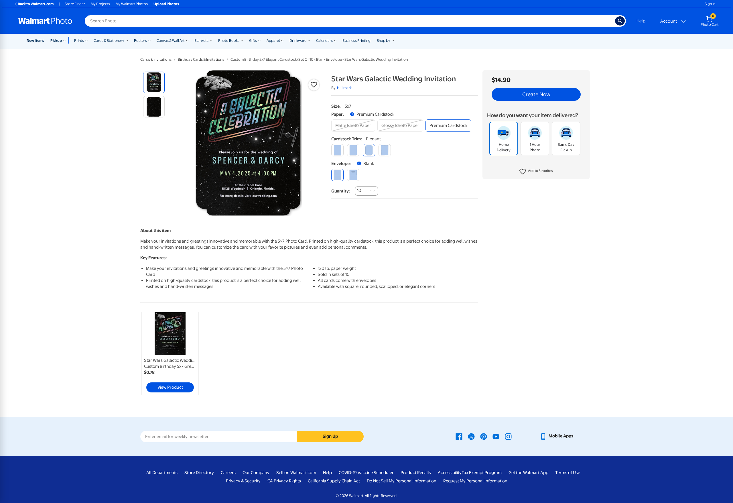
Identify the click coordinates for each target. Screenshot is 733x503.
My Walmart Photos (132, 4)
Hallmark (344, 88)
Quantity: (340, 191)
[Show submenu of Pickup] (66, 40)
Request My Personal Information (475, 481)
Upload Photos (166, 4)
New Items (35, 40)
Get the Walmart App (528, 472)
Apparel (273, 40)
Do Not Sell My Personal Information (401, 481)
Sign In (710, 4)
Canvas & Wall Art (171, 40)
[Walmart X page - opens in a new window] (471, 436)
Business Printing (356, 40)
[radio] (154, 82)
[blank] (337, 175)
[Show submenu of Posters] (149, 40)
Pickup (56, 40)
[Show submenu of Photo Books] (242, 40)
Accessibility (450, 472)
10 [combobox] (359, 190)
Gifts (253, 40)
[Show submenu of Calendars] (335, 40)
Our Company (256, 472)
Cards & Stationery (109, 40)
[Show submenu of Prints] (86, 40)
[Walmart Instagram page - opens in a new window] (508, 436)
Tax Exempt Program (482, 472)
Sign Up (330, 436)
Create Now (536, 94)
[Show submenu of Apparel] (282, 40)
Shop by (383, 40)
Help (641, 20)
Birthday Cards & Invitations (201, 59)
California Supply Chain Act (334, 481)
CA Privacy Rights (284, 481)
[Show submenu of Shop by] (393, 40)
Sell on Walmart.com (296, 472)
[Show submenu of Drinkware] (309, 40)
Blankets (201, 40)
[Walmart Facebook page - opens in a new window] (459, 436)
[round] (353, 150)
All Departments (162, 472)
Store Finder (75, 4)
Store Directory (199, 472)
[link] (170, 353)
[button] (536, 172)
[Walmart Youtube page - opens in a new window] (495, 436)
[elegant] (369, 150)
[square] (337, 150)
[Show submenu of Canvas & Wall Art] (187, 40)
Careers (228, 472)
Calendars (324, 40)
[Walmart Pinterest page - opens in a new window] (483, 436)
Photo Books (228, 40)
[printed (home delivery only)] (353, 175)
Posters (140, 40)
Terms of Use (567, 472)
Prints (79, 40)
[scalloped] (385, 150)
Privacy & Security (243, 481)
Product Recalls (416, 472)
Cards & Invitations (156, 59)
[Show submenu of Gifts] (259, 40)
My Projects (100, 4)
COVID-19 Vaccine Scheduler (366, 472)
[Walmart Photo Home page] (45, 21)
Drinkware (297, 40)
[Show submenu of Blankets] (211, 40)
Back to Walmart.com (36, 4)
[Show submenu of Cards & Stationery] (127, 40)
